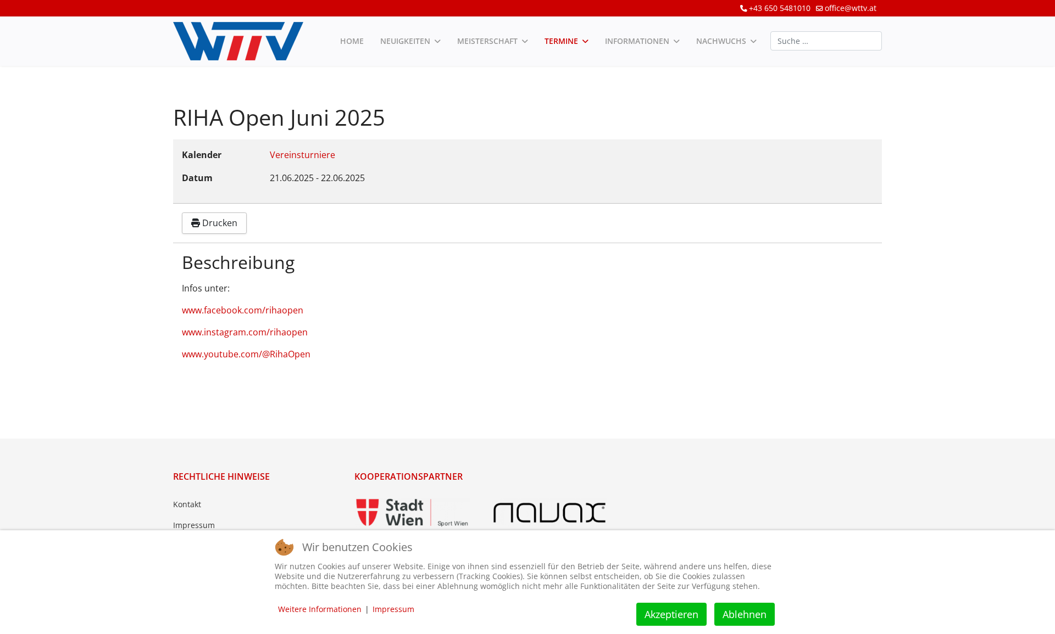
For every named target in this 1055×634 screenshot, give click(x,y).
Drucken (218, 223)
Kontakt (187, 504)
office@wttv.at (850, 8)
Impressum (194, 525)
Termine (561, 41)
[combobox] (826, 41)
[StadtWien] (412, 512)
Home (352, 41)
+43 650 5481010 (779, 8)
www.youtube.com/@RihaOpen (246, 354)
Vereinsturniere (302, 155)
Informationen (637, 41)
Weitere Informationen (320, 609)
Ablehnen (745, 614)
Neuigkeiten (405, 41)
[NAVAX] (549, 512)
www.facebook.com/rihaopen (242, 310)
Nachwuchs (721, 41)
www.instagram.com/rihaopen (245, 332)
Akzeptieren (671, 614)
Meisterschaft (487, 41)
